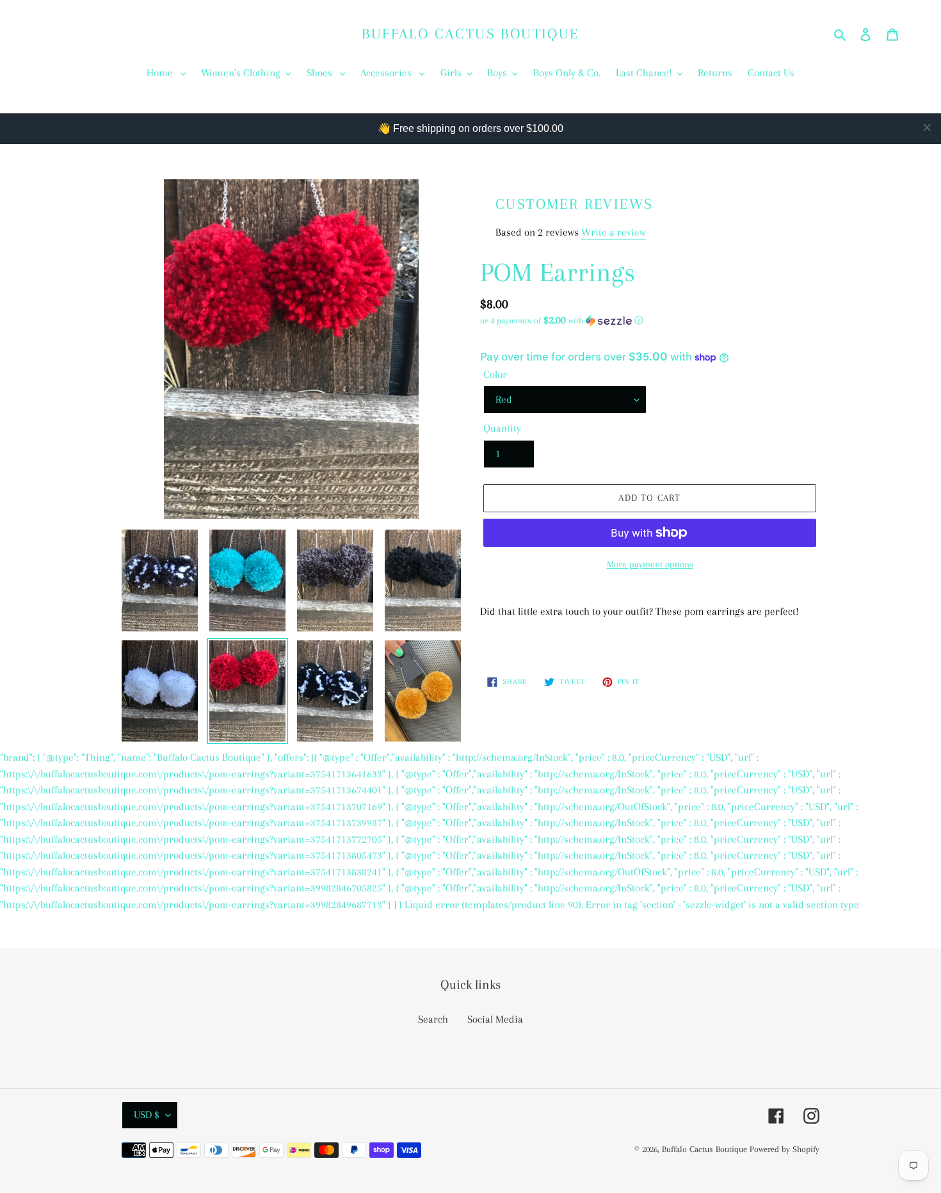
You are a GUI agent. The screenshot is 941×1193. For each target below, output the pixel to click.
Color (495, 374)
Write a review (613, 232)
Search (433, 1019)
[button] (561, 320)
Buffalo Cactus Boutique (470, 33)
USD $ (146, 1114)
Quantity (502, 428)
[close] (926, 127)
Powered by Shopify (784, 1149)
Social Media (495, 1019)
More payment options (650, 564)
